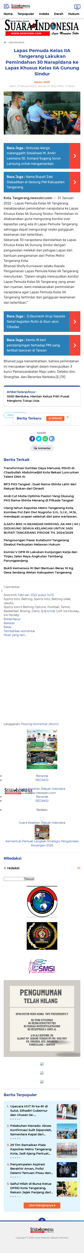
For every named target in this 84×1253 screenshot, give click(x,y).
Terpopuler (26, 14)
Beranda (42, 776)
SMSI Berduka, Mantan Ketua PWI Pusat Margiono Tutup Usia (38, 398)
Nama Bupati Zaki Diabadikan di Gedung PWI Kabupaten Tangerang (36, 182)
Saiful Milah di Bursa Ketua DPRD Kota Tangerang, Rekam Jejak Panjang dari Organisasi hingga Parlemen (30, 1188)
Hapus (15, 619)
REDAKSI (42, 780)
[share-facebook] (32, 439)
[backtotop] (42, 1221)
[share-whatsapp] (45, 439)
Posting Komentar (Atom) (40, 724)
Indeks (44, 14)
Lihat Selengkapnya (41, 1205)
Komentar (44, 448)
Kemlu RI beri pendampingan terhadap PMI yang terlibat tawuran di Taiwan (33, 345)
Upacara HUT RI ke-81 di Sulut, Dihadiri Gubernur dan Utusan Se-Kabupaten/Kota (29, 1110)
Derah (58, 14)
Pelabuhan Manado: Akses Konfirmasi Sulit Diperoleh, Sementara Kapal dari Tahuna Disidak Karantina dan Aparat (31, 1130)
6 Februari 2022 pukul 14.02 (34, 595)
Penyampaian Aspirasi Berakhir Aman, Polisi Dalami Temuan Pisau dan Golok (30, 1168)
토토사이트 (48, 611)
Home (8, 14)
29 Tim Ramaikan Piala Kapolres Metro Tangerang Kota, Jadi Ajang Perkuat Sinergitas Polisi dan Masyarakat (30, 1149)
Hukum (74, 14)
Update (56, 418)
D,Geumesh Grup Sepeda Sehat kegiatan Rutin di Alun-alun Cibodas (36, 321)
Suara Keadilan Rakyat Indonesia (42, 789)
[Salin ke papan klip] (52, 439)
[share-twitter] (39, 439)
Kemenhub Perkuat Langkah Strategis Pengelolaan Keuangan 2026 (42, 843)
